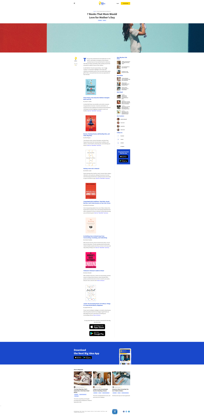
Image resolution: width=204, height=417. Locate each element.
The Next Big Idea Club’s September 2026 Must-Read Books (81, 390)
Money (119, 392)
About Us (92, 411)
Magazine (94, 11)
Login (118, 3)
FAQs (85, 411)
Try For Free (125, 3)
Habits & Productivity (83, 394)
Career (100, 392)
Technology (76, 396)
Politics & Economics (125, 392)
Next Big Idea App (76, 411)
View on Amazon (100, 280)
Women (104, 20)
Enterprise (88, 411)
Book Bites (76, 394)
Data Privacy (103, 411)
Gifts (80, 411)
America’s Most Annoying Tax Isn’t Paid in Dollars (120, 390)
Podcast (83, 411)
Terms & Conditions (97, 411)
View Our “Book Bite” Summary (94, 110)
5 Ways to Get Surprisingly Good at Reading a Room (100, 390)
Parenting (100, 20)
